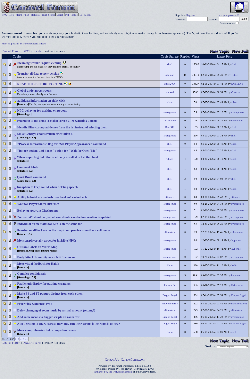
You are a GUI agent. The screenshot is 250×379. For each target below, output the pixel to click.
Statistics (35, 14)
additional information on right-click (41, 100)
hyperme (236, 240)
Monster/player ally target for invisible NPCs (46, 240)
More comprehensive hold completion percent (47, 330)
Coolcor (235, 92)
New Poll (240, 51)
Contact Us (112, 359)
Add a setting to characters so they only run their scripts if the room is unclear (68, 323)
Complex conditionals (31, 273)
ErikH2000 (170, 83)
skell (169, 64)
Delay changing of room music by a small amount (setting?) (56, 310)
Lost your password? (228, 15)
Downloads (85, 14)
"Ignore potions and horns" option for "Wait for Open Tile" (57, 150)
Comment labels (27, 167)
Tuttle (234, 75)
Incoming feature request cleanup (39, 63)
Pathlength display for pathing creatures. (44, 283)
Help (11, 14)
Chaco (169, 159)
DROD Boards (31, 51)
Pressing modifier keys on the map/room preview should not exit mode (63, 230)
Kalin (170, 265)
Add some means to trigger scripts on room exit (48, 317)
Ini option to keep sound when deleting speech (47, 187)
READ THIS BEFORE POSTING (40, 84)
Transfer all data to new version (38, 73)
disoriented (170, 120)
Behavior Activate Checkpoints (37, 210)
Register (190, 15)
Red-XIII (169, 127)
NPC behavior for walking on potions (42, 110)
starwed (170, 92)
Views (195, 56)
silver (170, 102)
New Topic (219, 51)
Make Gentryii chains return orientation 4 (44, 133)
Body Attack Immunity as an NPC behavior (46, 257)
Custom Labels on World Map (37, 247)
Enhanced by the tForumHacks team (113, 371)
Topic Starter (170, 56)
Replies (185, 56)
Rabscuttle (169, 285)
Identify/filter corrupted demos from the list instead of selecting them (62, 127)
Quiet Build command (31, 177)
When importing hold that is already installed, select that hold (57, 157)
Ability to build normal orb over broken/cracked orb (52, 197)
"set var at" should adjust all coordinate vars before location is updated (64, 217)
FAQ (4, 14)
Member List (22, 14)
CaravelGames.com (133, 359)
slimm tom (169, 232)
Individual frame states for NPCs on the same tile (49, 224)
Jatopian (169, 75)
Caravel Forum (11, 51)
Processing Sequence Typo (34, 303)
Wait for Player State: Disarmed (38, 204)
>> (26, 339)
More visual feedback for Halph (38, 263)
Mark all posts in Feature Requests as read (24, 43)
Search (59, 14)
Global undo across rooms (34, 90)
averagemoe (169, 112)
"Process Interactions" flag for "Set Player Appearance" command (61, 144)
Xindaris (169, 197)
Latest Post (224, 56)
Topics (17, 56)
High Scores (48, 14)
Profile (74, 14)
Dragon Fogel (169, 295)
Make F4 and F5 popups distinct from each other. (50, 293)
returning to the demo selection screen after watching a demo (57, 120)
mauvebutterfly (170, 303)
